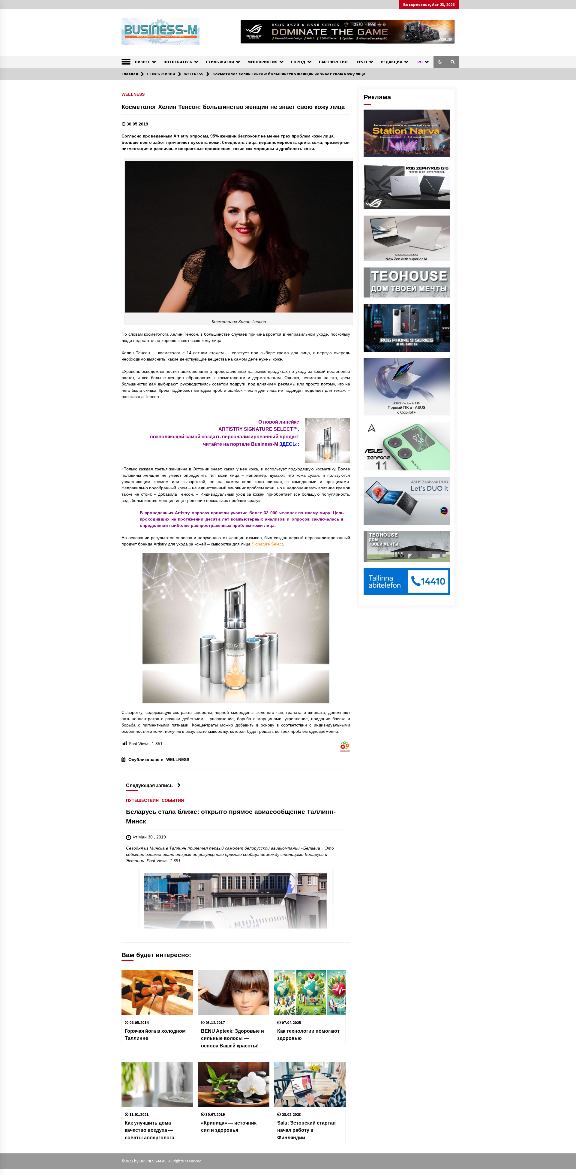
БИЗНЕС (142, 62)
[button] (440, 62)
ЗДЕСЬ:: (289, 444)
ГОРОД (298, 62)
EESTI (362, 62)
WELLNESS (133, 94)
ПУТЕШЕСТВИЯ (142, 800)
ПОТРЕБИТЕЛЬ (178, 62)
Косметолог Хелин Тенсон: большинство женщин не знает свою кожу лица (233, 107)
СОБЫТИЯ (173, 800)
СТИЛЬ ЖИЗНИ (220, 62)
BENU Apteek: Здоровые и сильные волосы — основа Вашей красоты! (232, 1038)
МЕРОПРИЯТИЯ (263, 62)
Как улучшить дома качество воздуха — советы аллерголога (149, 1130)
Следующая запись (149, 785)
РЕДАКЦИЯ (391, 62)
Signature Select (267, 544)
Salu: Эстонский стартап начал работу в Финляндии (306, 1130)
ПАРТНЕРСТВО (333, 62)
